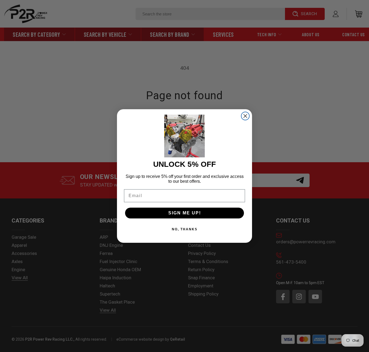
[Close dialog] (245, 116)
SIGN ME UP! (184, 213)
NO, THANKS (184, 229)
